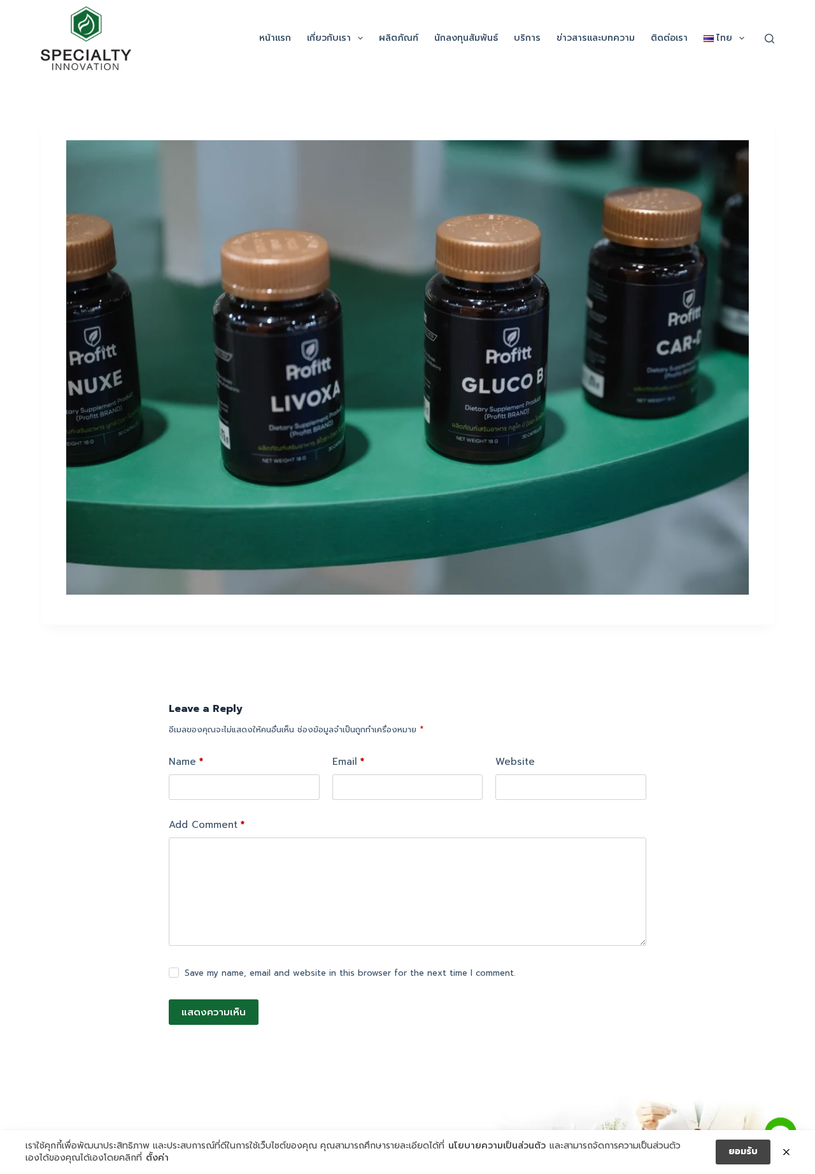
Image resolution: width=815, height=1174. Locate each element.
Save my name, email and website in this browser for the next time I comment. (350, 973)
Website (515, 762)
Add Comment (206, 825)
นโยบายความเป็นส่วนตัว (497, 1146)
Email (348, 762)
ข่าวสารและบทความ (595, 38)
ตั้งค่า (157, 1158)
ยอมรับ (743, 1151)
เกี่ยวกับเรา (329, 38)
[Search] (769, 38)
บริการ (527, 38)
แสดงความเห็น (213, 1012)
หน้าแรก (275, 38)
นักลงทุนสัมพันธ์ (466, 38)
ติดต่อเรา (669, 38)
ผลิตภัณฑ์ (398, 38)
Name (186, 762)
